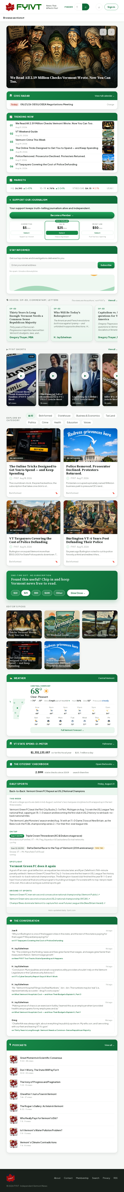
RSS (116, 1178)
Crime (45, 422)
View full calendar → (104, 95)
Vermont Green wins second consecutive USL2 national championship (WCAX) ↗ (50, 898)
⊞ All (30, 415)
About (57, 1178)
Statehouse (64, 415)
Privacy (106, 1178)
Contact (68, 1178)
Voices (87, 422)
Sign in (111, 6)
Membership (82, 1178)
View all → (113, 300)
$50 (36, 593)
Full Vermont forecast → (72, 730)
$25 (26, 593)
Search (95, 1178)
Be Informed (45, 415)
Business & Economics (88, 415)
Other (59, 593)
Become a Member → (62, 215)
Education (72, 422)
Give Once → (78, 592)
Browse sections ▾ (13, 17)
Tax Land (110, 415)
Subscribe (106, 265)
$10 (15, 593)
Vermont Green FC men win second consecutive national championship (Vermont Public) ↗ (55, 894)
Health (57, 422)
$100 (47, 593)
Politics (32, 422)
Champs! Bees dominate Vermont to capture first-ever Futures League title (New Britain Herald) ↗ (57, 903)
